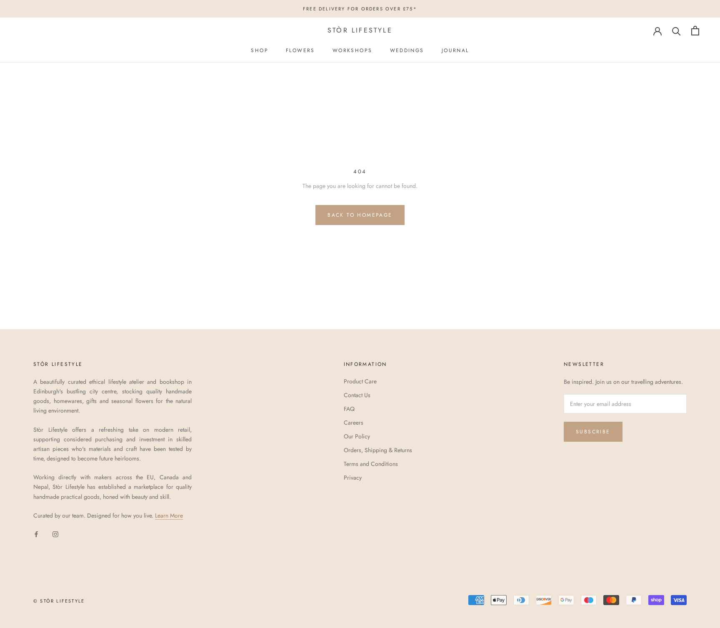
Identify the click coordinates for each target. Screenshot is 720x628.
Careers (353, 422)
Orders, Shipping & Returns (378, 450)
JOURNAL (455, 50)
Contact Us (357, 395)
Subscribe (593, 431)
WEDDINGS (407, 50)
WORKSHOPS (352, 50)
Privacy (353, 477)
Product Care (360, 381)
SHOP (259, 50)
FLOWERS (300, 50)
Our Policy (357, 436)
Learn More (169, 515)
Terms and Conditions (371, 464)
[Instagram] (55, 533)
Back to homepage (360, 215)
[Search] (676, 30)
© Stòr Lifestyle (59, 601)
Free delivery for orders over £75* (360, 8)
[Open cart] (695, 30)
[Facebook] (36, 533)
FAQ (349, 409)
